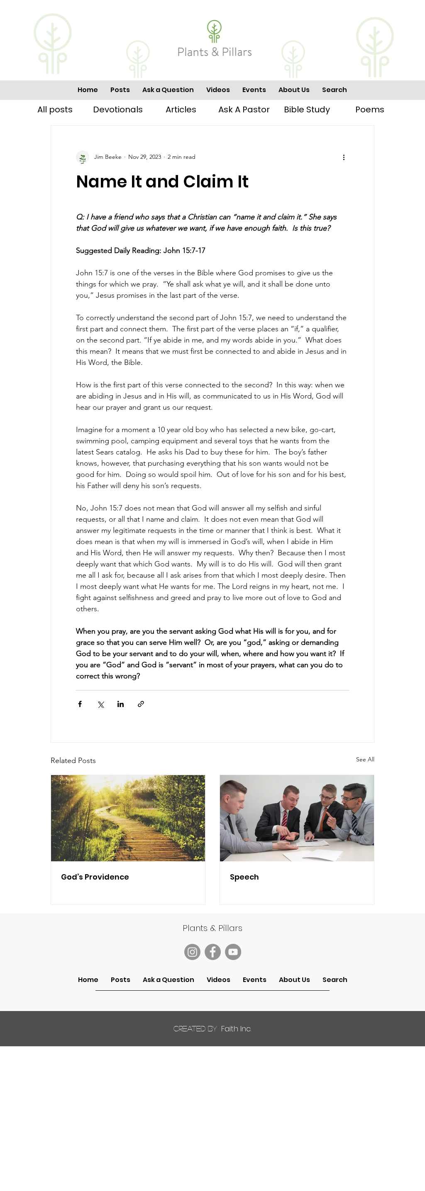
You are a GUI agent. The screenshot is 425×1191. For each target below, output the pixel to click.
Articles (181, 109)
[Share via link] (141, 704)
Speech (244, 877)
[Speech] (297, 818)
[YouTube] (233, 952)
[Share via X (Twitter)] (100, 704)
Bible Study (307, 109)
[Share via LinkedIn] (121, 704)
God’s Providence (95, 877)
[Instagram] (192, 952)
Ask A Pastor (244, 109)
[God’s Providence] (128, 818)
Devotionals (118, 109)
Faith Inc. (212, 1028)
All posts (55, 109)
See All (365, 759)
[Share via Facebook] (80, 704)
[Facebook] (213, 952)
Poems (369, 109)
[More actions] (344, 157)
